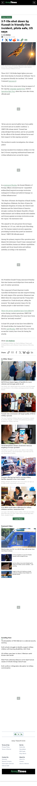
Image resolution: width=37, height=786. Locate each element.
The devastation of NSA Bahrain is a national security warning (18, 642)
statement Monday (10, 185)
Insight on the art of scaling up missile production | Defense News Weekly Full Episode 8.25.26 (22, 573)
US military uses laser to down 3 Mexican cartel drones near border (16, 654)
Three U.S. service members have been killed (16, 311)
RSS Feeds (22, 751)
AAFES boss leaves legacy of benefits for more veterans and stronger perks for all (16, 383)
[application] (18, 538)
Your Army (6, 17)
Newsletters (22, 749)
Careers (21, 761)
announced (12, 81)
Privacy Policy (6, 747)
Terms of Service (6, 749)
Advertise (4, 759)
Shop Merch (22, 753)
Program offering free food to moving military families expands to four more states (16, 478)
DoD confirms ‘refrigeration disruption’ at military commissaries (17, 667)
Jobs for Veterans (24, 763)
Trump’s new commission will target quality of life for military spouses (18, 415)
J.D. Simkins (7, 35)
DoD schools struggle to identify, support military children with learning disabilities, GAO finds (17, 648)
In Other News (6, 359)
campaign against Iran (17, 89)
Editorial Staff (5, 765)
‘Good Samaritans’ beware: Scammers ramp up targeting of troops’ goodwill (16, 446)
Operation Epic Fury (8, 91)
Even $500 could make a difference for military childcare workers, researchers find (16, 508)
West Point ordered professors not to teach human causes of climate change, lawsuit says (17, 661)
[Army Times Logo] (11, 2)
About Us (22, 759)
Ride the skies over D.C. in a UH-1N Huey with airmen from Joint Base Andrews (18, 550)
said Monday (11, 329)
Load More (18, 519)
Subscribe (22, 747)
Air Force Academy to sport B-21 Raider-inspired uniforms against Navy (22, 555)
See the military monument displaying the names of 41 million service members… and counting (22, 564)
